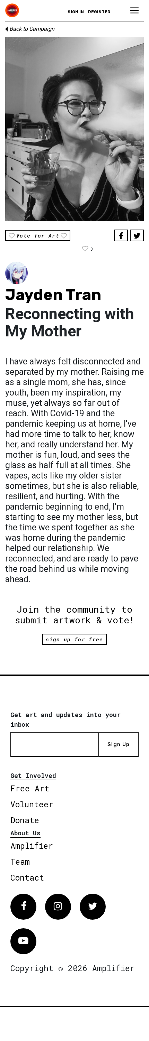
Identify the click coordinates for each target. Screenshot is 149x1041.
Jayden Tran (53, 295)
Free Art (29, 788)
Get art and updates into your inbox (65, 719)
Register (99, 11)
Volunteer (31, 804)
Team (20, 861)
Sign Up (118, 744)
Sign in (76, 11)
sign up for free (74, 639)
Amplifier (31, 845)
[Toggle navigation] (134, 10)
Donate (24, 820)
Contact (27, 877)
